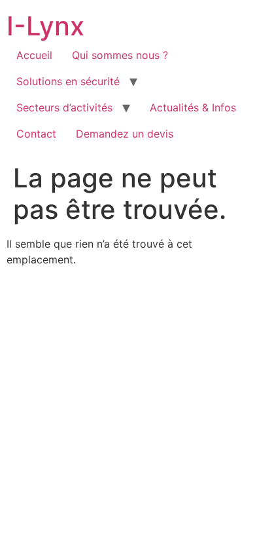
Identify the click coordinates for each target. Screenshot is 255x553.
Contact (36, 133)
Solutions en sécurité (68, 81)
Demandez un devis (124, 133)
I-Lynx (45, 26)
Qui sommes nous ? (120, 55)
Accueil (34, 55)
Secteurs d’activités (64, 107)
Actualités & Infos (193, 107)
